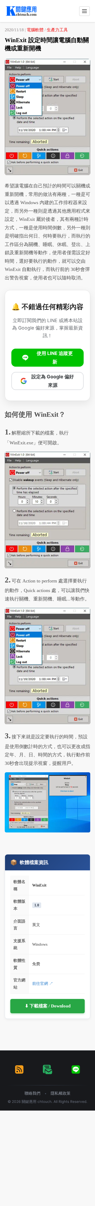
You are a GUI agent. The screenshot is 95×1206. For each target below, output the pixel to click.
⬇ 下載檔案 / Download (47, 1005)
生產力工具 (57, 30)
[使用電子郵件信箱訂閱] (47, 1069)
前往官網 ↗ (42, 983)
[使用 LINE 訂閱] (75, 1069)
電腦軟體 (35, 30)
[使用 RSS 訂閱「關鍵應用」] (19, 1069)
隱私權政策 (60, 1093)
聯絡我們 (32, 1093)
